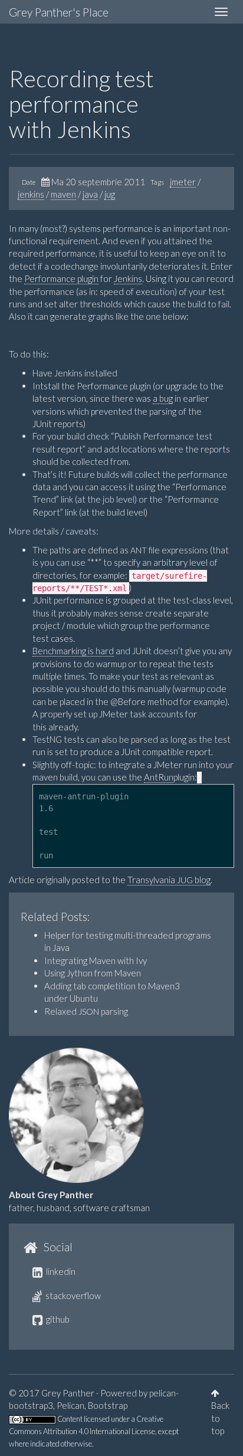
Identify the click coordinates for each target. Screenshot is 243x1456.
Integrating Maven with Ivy (95, 960)
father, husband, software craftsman (79, 1207)
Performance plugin (61, 278)
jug (109, 194)
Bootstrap (107, 1405)
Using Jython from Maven (92, 973)
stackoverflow (72, 1295)
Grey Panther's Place (59, 12)
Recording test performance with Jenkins (81, 104)
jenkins (31, 194)
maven (63, 194)
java (90, 194)
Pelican (70, 1405)
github (57, 1319)
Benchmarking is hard (73, 650)
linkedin (59, 1271)
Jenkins (128, 278)
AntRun (158, 777)
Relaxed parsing (86, 1011)
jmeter (183, 181)
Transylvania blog (169, 879)
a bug (163, 398)
